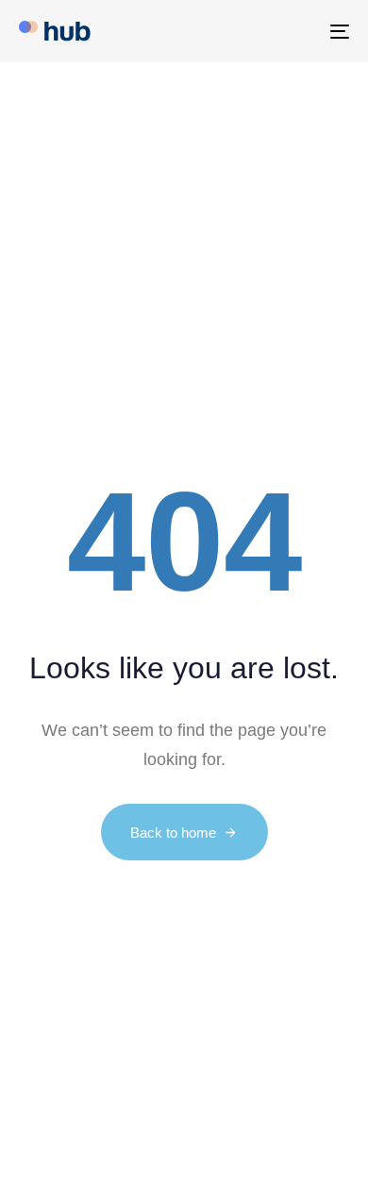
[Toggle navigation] (294, 31)
